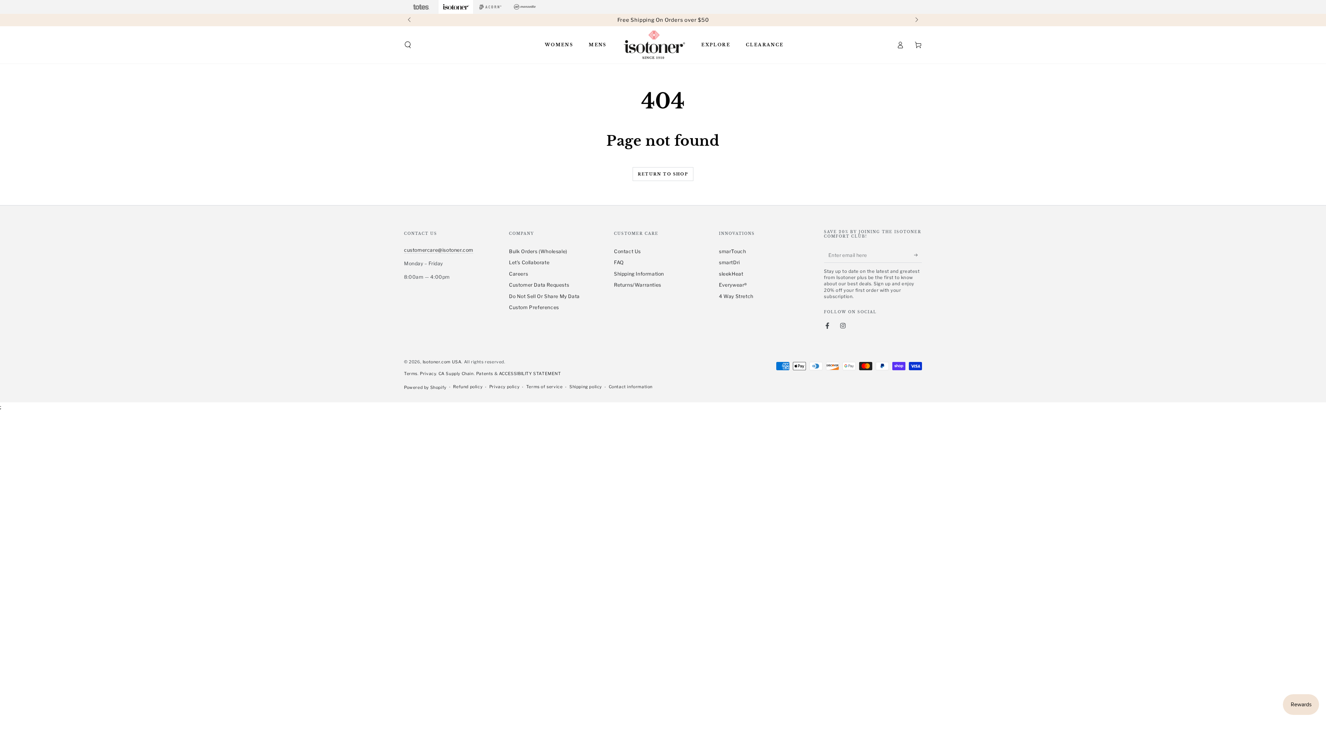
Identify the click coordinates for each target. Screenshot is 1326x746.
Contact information (631, 386)
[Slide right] (916, 20)
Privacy (428, 373)
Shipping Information (639, 274)
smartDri (729, 262)
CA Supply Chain (456, 373)
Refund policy (467, 386)
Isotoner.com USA (442, 361)
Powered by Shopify (425, 387)
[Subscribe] (918, 254)
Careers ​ (519, 274)
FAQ (619, 262)
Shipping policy (585, 386)
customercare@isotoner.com (438, 250)
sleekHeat (731, 274)
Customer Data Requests (539, 285)
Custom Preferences (534, 307)
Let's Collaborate (529, 262)
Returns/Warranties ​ (638, 285)
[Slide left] (410, 20)
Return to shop (663, 174)
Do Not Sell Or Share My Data (544, 296)
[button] (408, 44)
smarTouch (732, 251)
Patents (484, 373)
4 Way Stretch (736, 296)
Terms (410, 373)
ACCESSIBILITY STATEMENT (530, 373)
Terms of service (544, 386)
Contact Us (627, 251)
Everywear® (733, 285)
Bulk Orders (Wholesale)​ (538, 251)
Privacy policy (504, 386)
